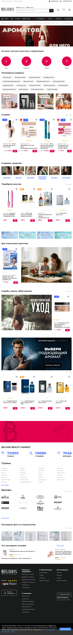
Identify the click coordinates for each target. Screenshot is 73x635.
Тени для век (7, 77)
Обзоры (59, 575)
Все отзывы (60, 545)
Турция (22, 475)
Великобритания (25, 482)
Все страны (5, 485)
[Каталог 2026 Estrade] (45, 497)
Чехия (3, 477)
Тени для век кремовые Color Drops (9, 145)
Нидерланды (24, 479)
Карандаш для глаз (9, 89)
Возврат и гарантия (28, 582)
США (40, 473)
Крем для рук (23, 89)
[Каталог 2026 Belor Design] (63, 503)
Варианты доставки (28, 579)
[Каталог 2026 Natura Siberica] (63, 497)
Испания (41, 470)
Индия (40, 482)
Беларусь (4, 468)
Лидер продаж (44, 580)
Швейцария (42, 479)
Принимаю (65, 629)
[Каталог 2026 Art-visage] (28, 503)
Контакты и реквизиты (25, 597)
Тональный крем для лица (11, 81)
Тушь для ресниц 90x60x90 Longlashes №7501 (9, 215)
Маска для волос (34, 85)
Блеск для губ (21, 85)
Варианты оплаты (28, 577)
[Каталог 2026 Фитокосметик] (45, 508)
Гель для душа (63, 85)
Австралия (23, 477)
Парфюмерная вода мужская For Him (27, 402)
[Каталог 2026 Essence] (63, 508)
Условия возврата (18, 1)
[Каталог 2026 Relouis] (10, 503)
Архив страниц (62, 580)
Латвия (22, 468)
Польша (4, 482)
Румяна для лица (49, 85)
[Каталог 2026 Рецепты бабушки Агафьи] (28, 497)
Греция (22, 470)
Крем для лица (28, 81)
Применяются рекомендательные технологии (28, 609)
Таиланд (4, 475)
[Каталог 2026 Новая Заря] (45, 503)
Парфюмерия (26, 18)
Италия (40, 477)
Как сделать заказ (28, 574)
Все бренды (2, 23)
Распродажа (40, 18)
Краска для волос (58, 81)
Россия (3, 473)
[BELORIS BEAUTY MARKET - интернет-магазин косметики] (8, 9)
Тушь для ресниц (34, 77)
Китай (40, 475)
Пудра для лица (8, 85)
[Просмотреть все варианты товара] (15, 151)
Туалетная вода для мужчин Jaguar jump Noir (26, 215)
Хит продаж (68, 18)
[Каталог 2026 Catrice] (28, 508)
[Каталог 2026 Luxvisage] (10, 508)
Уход (11, 18)
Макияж (17, 18)
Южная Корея (5, 479)
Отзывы (59, 572)
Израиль (4, 470)
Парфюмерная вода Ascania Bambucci (22, 551)
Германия (41, 468)
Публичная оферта (28, 601)
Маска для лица (20, 77)
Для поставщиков (28, 604)
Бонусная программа (25, 586)
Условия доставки (6, 1)
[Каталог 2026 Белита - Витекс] (10, 497)
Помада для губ (49, 77)
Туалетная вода (52, 89)
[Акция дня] (36, 35)
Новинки (58, 18)
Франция (23, 473)
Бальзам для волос (37, 89)
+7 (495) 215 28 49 (64, 594)
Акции (50, 18)
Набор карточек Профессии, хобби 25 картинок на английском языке (9, 278)
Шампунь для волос (43, 81)
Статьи (59, 578)
